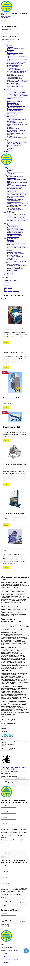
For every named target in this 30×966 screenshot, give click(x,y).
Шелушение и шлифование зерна (16, 62)
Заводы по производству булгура (16, 137)
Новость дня (4, 17)
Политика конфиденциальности (17, 767)
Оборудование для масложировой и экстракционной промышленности (17, 80)
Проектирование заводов (14, 101)
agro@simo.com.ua (6, 16)
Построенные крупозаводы (15, 145)
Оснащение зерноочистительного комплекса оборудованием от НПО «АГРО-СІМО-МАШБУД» (17, 142)
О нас (5, 44)
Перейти (6, 342)
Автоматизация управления (15, 112)
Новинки (10, 53)
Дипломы (10, 47)
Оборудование (8, 51)
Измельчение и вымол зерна (15, 63)
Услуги (6, 100)
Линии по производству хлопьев (16, 119)
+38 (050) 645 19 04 (6, 738)
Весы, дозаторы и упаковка (15, 75)
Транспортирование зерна (14, 77)
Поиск (2, 944)
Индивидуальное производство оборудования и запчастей (16, 106)
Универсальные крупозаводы (15, 122)
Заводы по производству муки (16, 94)
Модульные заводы (12, 66)
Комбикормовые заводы (14, 128)
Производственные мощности (15, 48)
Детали (9, 87)
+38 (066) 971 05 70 (17, 741)
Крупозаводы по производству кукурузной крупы (16, 130)
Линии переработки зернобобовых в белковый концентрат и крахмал (17, 70)
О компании (10, 45)
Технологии (10, 50)
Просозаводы (11, 121)
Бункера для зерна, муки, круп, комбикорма (14, 83)
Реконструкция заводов (14, 104)
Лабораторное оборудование (15, 86)
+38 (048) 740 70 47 (6, 13)
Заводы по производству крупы (16, 90)
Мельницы (10, 127)
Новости (6, 139)
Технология (10, 148)
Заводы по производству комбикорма (17, 95)
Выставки (10, 150)
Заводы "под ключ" (13, 950)
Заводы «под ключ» (9, 89)
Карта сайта (4, 767)
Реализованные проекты (11, 115)
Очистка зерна (11, 54)
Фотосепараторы (12, 68)
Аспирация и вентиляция (14, 78)
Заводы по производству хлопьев (16, 92)
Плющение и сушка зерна (14, 65)
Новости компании (12, 146)
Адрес (2, 716)
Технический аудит (12, 103)
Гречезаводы (10, 116)
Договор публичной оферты (9, 769)
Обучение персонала (13, 113)
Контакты (7, 151)
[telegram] (5, 736)
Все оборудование (18, 53)
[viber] (2, 736)
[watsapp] (8, 736)
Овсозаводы (10, 118)
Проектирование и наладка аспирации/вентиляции (15, 109)
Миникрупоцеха (12, 136)
